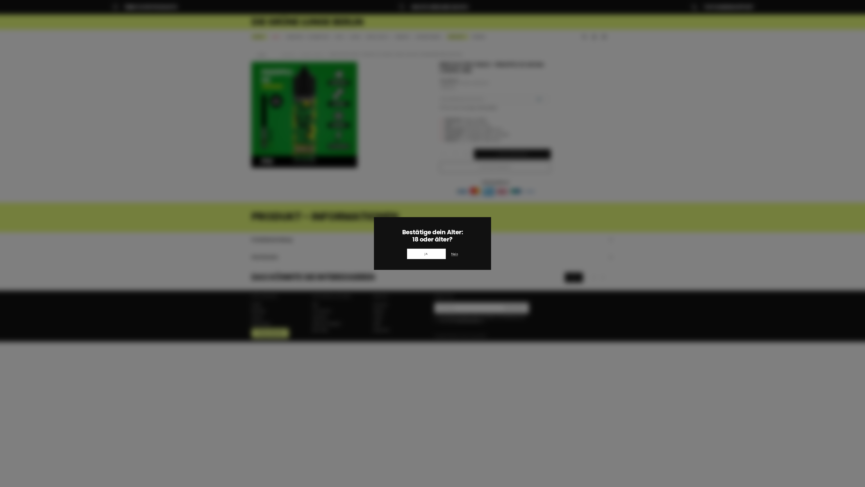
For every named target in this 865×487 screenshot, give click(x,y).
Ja (426, 254)
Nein (454, 254)
